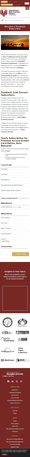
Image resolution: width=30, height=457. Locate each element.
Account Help (17, 4)
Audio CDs (15, 426)
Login (27, 3)
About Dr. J (15, 390)
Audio (15, 421)
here (15, 84)
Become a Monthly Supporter (15, 441)
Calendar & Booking (15, 392)
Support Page (15, 447)
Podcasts (15, 431)
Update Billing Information (15, 400)
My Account (14, 395)
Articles (15, 410)
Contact (15, 1)
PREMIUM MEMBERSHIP (7, 4)
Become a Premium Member (15, 439)
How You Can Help (15, 444)
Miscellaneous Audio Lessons (15, 429)
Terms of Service (15, 403)
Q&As (15, 413)
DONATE (4, 1)
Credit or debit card (6, 207)
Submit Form (21, 254)
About (10, 1)
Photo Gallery (15, 423)
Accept (4, 454)
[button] (27, 8)
